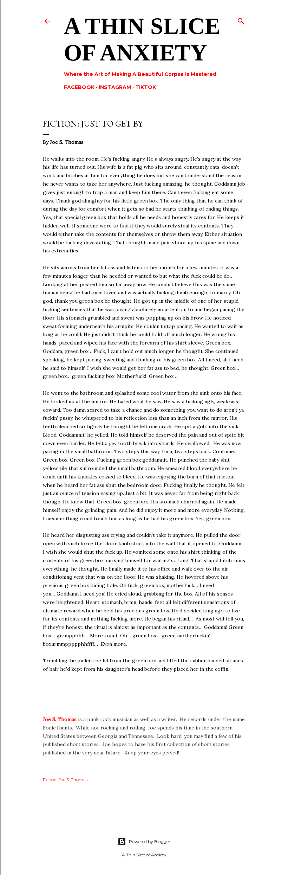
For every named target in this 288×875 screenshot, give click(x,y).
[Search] (241, 19)
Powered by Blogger (149, 841)
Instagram (115, 87)
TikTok (145, 87)
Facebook (79, 87)
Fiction (50, 779)
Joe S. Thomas (60, 719)
